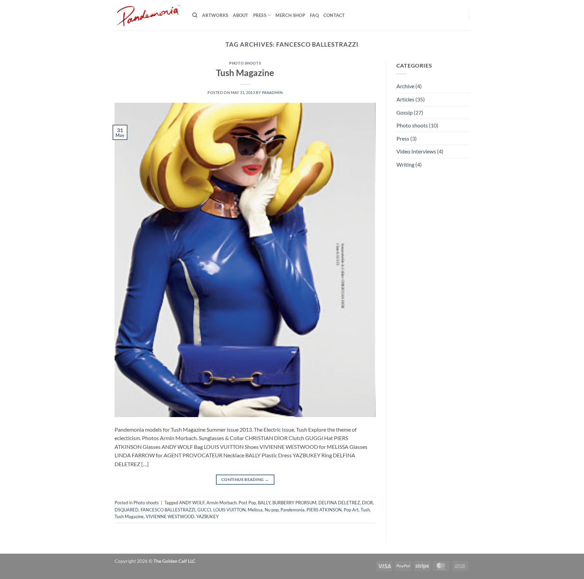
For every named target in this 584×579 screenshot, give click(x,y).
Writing (405, 164)
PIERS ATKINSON (324, 509)
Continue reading (245, 479)
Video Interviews (416, 151)
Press (259, 15)
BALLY (264, 502)
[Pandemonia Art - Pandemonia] (148, 15)
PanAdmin (272, 92)
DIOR (367, 502)
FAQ (314, 15)
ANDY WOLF (191, 502)
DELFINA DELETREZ (339, 502)
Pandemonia (293, 509)
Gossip (404, 112)
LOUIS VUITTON (229, 509)
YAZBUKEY (207, 516)
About (240, 15)
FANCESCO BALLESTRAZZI (168, 509)
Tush (365, 509)
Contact (334, 15)
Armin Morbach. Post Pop (231, 502)
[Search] (194, 15)
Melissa (255, 509)
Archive (405, 86)
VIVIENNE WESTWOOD (170, 516)
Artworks (215, 15)
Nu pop (271, 509)
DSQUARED (127, 509)
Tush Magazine (245, 73)
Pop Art (351, 509)
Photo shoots (245, 63)
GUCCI (204, 509)
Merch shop (290, 15)
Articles (405, 99)
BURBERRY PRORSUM (294, 502)
